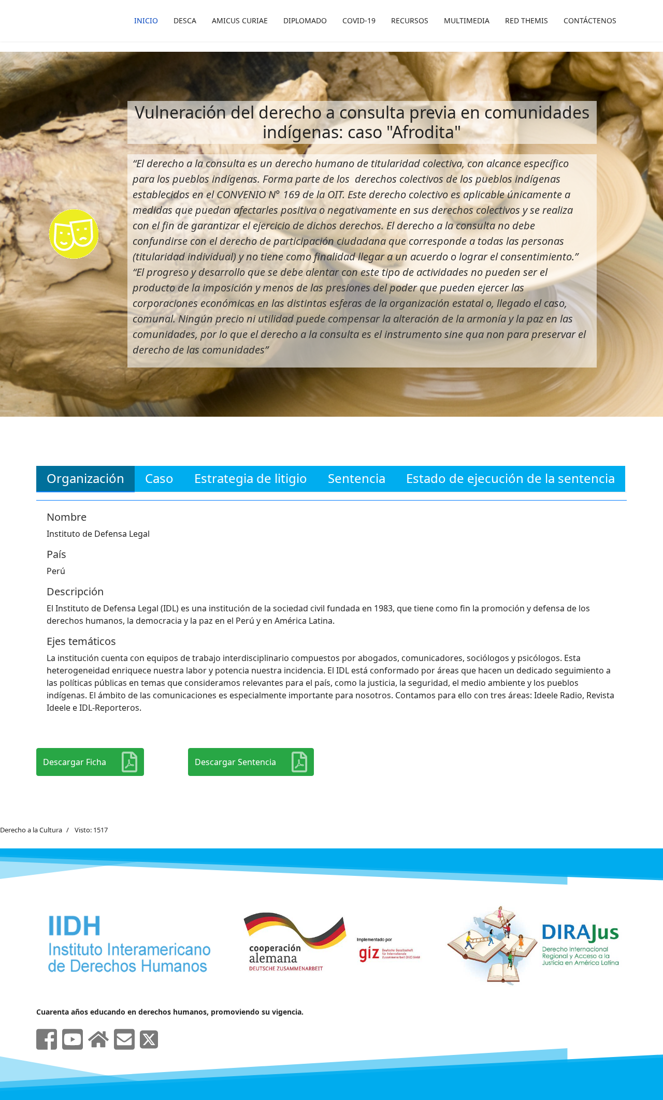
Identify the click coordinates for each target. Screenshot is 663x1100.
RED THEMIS (526, 20)
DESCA (185, 20)
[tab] (85, 479)
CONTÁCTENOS (590, 20)
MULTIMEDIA (466, 20)
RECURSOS (409, 20)
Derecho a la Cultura (31, 829)
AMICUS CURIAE (240, 20)
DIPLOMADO (305, 20)
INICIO (146, 20)
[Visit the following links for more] (46, 1039)
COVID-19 (359, 20)
